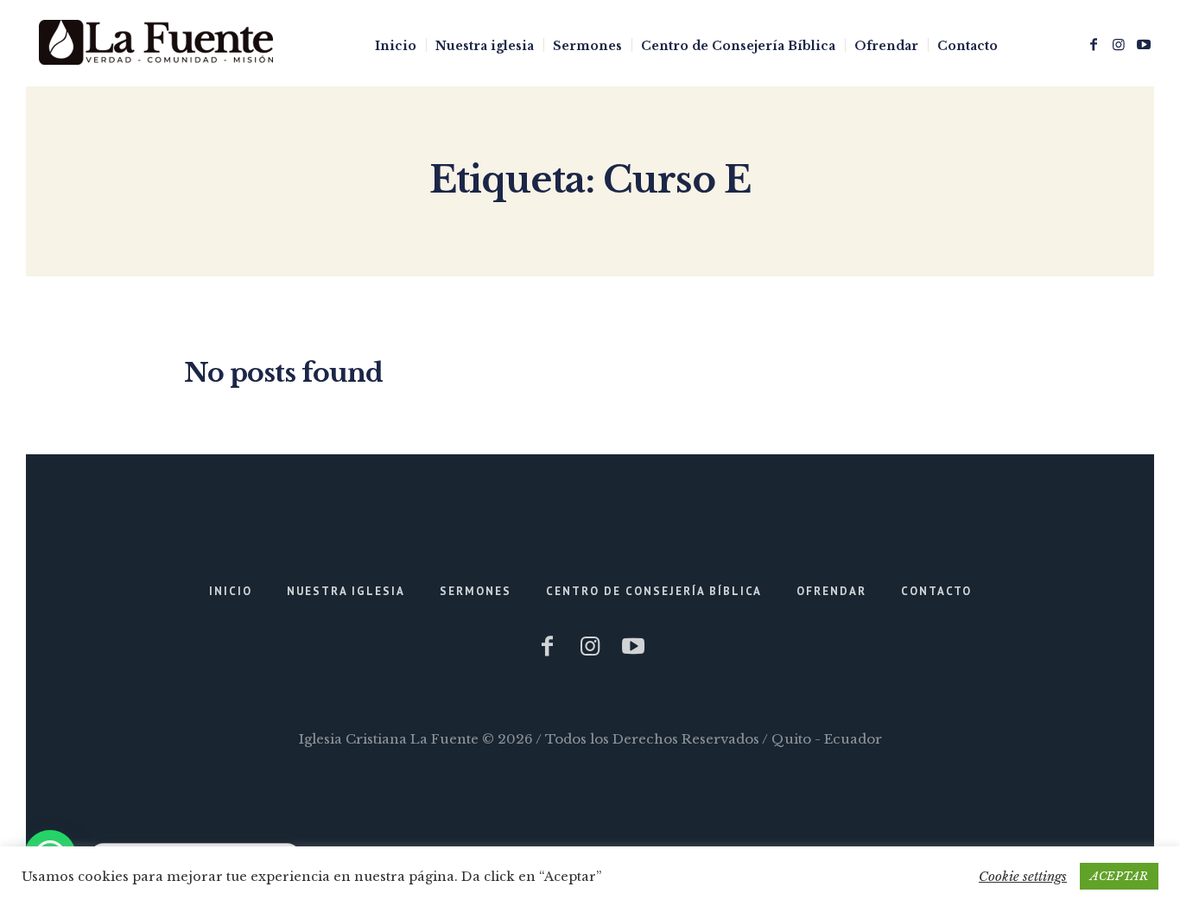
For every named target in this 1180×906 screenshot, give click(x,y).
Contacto (936, 591)
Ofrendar (831, 591)
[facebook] (1094, 44)
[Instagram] (1119, 44)
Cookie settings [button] (1023, 876)
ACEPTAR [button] (1119, 876)
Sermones (475, 591)
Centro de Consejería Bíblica (654, 591)
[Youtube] (1144, 44)
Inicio (230, 591)
